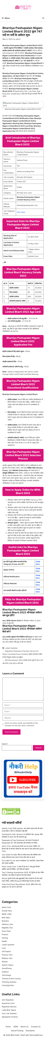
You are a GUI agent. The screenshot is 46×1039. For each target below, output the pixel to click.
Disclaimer (30, 1030)
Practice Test (7, 955)
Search (4, 744)
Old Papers (6, 951)
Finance (5, 934)
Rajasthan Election (9, 1007)
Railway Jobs (7, 958)
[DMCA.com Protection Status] (11, 814)
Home (8, 1026)
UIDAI (15, 1026)
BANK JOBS (7, 914)
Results (5, 962)
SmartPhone (7, 968)
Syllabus (5, 972)
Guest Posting (17, 1030)
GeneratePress (36, 1035)
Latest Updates (11, 648)
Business (5, 921)
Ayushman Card (8, 1003)
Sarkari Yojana (7, 965)
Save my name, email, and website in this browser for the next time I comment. (21, 724)
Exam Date (6, 931)
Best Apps (6, 917)
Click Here (21, 212)
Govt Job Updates (9, 1013)
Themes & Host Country (11, 978)
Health (4, 941)
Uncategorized (8, 985)
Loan (4, 948)
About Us (24, 1026)
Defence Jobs (7, 924)
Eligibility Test (7, 928)
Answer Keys (7, 911)
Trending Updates (9, 982)
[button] (43, 18)
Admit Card (6, 907)
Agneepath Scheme (10, 1017)
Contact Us (35, 1026)
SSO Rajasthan (8, 1000)
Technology (6, 975)
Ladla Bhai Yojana (9, 1010)
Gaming (5, 938)
